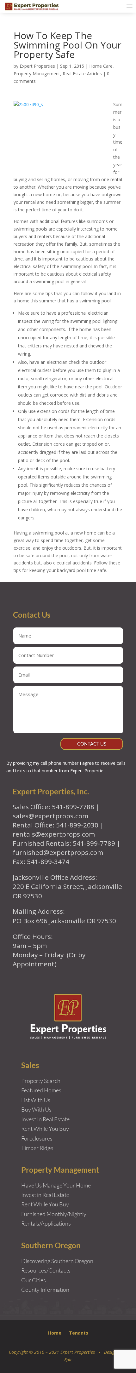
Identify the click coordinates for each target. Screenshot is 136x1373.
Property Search (40, 1080)
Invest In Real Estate (45, 1119)
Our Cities (33, 1280)
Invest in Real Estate (45, 1194)
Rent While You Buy (45, 1204)
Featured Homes (41, 1090)
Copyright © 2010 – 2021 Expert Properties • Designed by (68, 1352)
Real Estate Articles (82, 74)
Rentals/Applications (46, 1223)
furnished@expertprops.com (58, 852)
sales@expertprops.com (50, 815)
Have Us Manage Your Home (56, 1185)
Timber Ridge (37, 1147)
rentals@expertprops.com (54, 834)
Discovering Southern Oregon (57, 1260)
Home (54, 1333)
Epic (68, 1360)
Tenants (78, 1333)
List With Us (35, 1099)
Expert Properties (37, 66)
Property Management (37, 74)
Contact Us (91, 744)
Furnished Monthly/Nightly (53, 1213)
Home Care (101, 66)
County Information (45, 1289)
